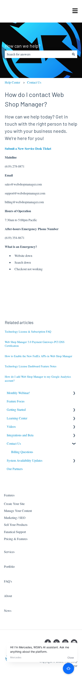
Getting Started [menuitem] (16, 409)
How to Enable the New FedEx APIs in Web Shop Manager (38, 356)
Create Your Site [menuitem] (14, 504)
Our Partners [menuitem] (15, 469)
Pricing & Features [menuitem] (15, 539)
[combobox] (37, 54)
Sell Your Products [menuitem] (15, 524)
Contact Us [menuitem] (14, 443)
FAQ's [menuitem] (8, 581)
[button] (74, 393)
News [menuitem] (7, 610)
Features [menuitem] (9, 495)
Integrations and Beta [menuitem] (20, 435)
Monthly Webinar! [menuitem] (18, 393)
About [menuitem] (8, 596)
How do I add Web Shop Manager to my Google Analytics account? (38, 378)
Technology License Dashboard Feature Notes (30, 366)
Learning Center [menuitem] (17, 418)
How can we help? (22, 46)
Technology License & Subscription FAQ (28, 331)
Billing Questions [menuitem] (22, 452)
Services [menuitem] (9, 552)
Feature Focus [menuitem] (15, 401)
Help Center (12, 82)
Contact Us (34, 82)
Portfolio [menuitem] (9, 566)
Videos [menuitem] (11, 426)
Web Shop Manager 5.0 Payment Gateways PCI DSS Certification (34, 344)
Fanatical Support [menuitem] (15, 532)
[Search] (73, 54)
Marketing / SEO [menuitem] (14, 517)
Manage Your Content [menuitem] (18, 511)
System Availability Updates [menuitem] (24, 460)
